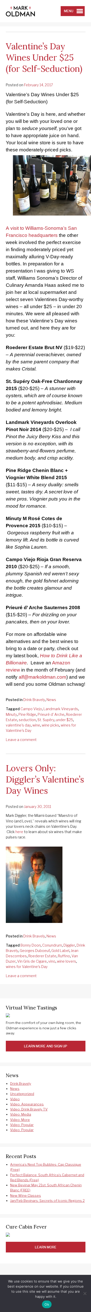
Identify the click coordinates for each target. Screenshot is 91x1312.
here (19, 832)
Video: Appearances (27, 1104)
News (51, 699)
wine (36, 725)
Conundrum (52, 945)
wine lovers (66, 961)
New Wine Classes (25, 1195)
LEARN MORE (45, 1247)
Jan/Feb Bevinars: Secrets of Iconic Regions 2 (47, 1201)
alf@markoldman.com (42, 677)
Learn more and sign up (45, 1046)
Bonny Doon (30, 945)
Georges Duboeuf (35, 950)
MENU (68, 11)
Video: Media (20, 1114)
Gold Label (60, 950)
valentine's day (18, 725)
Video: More (20, 1120)
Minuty (11, 714)
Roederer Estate (42, 956)
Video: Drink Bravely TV (29, 1109)
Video (15, 1099)
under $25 (64, 720)
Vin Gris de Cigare (32, 961)
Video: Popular (22, 1125)
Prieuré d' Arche (51, 714)
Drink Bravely (34, 699)
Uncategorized (22, 1094)
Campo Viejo (31, 709)
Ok (46, 1304)
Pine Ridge (27, 714)
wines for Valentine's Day (27, 966)
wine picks (50, 725)
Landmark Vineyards (60, 709)
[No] (84, 1293)
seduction (27, 720)
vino (51, 961)
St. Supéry (45, 720)
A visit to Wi (18, 228)
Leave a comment (21, 739)
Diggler (69, 945)
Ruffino (64, 956)
